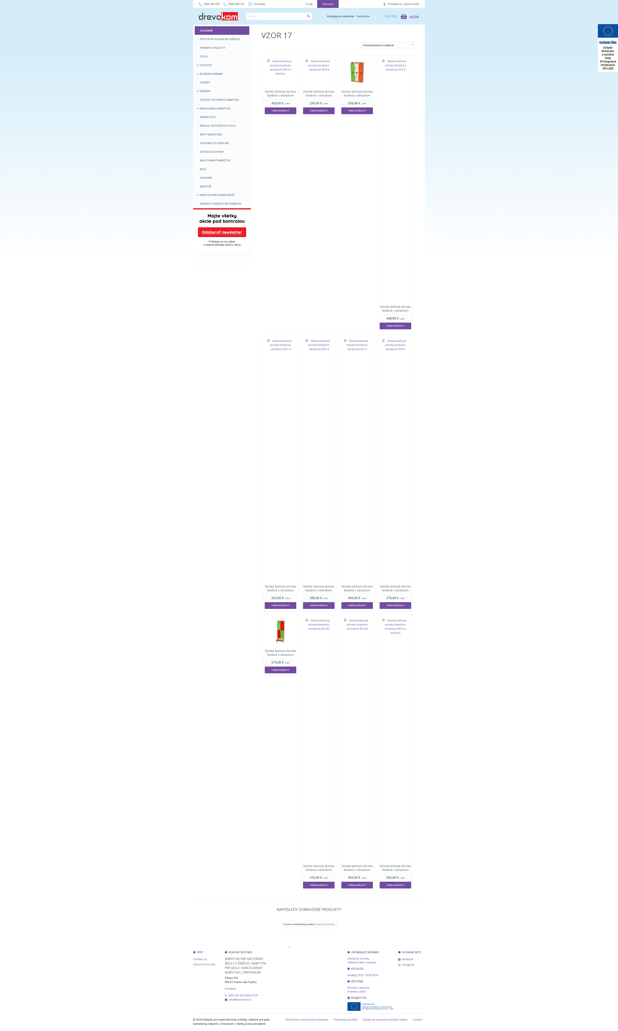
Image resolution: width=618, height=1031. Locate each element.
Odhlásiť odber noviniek (361, 962)
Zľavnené (206, 30)
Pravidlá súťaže (356, 991)
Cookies (417, 1019)
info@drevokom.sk (240, 999)
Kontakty (230, 988)
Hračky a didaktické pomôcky (221, 203)
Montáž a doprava (358, 987)
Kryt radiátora (211, 134)
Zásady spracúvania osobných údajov (385, 1019)
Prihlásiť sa (200, 959)
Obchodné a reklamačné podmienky (306, 1019)
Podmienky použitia (345, 1019)
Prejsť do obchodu (325, 924)
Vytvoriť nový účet (204, 964)
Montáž (205, 186)
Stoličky (206, 65)
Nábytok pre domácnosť (217, 195)
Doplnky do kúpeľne (214, 143)
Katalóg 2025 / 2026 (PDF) (362, 975)
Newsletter (363, 16)
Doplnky (206, 178)
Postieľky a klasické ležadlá (220, 39)
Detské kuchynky (212, 152)
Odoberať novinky (358, 958)
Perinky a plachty (212, 48)
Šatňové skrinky (211, 74)
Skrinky (205, 91)
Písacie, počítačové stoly (218, 126)
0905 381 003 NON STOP (242, 995)
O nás (309, 4)
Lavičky (205, 82)
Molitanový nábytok (215, 160)
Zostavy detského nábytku (219, 100)
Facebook (407, 959)
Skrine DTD (207, 117)
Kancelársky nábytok (215, 108)
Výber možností (281, 110)
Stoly (204, 56)
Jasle (203, 169)
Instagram (407, 964)
